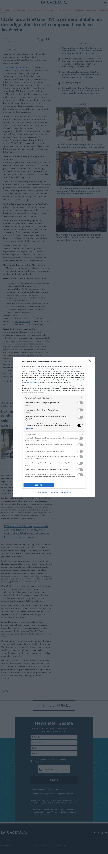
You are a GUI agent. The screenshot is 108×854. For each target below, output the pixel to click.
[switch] (80, 402)
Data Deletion (42, 492)
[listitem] (54, 398)
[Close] (90, 362)
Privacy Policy (66, 492)
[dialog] (54, 427)
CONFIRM (39, 485)
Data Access (54, 492)
